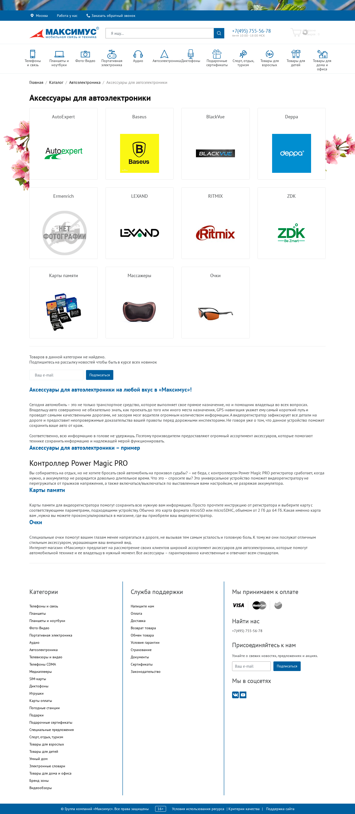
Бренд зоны (39, 780)
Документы (140, 657)
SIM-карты (37, 678)
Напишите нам (142, 606)
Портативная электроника (50, 635)
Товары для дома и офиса (50, 773)
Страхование (141, 649)
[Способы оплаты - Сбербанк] (278, 605)
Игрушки (36, 693)
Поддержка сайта (280, 808)
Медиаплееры (40, 671)
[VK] (235, 694)
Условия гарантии (145, 642)
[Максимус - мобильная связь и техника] (64, 32)
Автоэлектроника (43, 649)
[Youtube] (243, 694)
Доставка (138, 620)
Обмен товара (142, 635)
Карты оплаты (40, 700)
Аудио (34, 642)
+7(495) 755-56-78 (251, 31)
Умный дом (38, 758)
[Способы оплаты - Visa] (238, 605)
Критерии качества (244, 808)
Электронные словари (47, 766)
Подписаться (99, 375)
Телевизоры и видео (45, 657)
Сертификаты (142, 664)
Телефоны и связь (43, 606)
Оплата (136, 613)
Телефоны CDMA (42, 664)
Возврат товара (143, 628)
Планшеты (37, 613)
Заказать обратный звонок (113, 15)
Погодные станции (44, 708)
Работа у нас (67, 15)
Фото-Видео (39, 628)
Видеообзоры (40, 787)
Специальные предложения (51, 729)
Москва (42, 15)
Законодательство (146, 671)
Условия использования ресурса (198, 808)
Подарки (36, 715)
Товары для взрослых (46, 744)
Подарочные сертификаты (50, 722)
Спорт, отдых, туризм (46, 737)
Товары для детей (43, 751)
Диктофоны (38, 686)
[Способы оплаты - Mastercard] (259, 605)
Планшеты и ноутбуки (47, 620)
